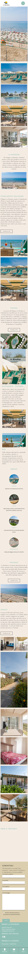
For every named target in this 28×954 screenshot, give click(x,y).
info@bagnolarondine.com (8, 931)
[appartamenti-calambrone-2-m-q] (14, 750)
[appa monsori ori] (14, 644)
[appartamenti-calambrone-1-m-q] (14, 779)
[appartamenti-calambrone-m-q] (14, 722)
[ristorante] (14, 290)
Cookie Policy (13, 944)
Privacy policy (5, 944)
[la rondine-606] (14, 807)
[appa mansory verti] (14, 680)
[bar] (14, 245)
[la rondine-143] (14, 267)
